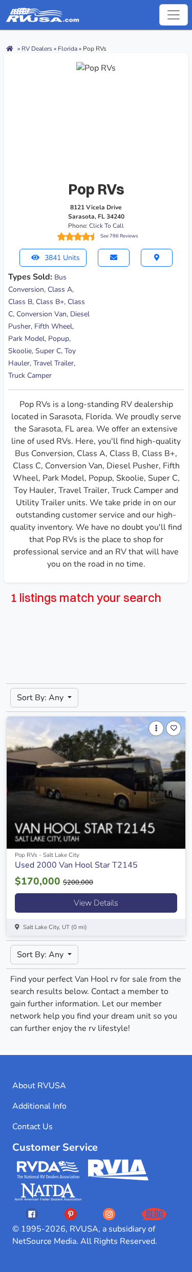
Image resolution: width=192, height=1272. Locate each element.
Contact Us (32, 1126)
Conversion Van (41, 314)
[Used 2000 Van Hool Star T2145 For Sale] (96, 783)
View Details (96, 903)
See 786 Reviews (119, 235)
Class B (20, 302)
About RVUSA (39, 1085)
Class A (60, 289)
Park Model (26, 338)
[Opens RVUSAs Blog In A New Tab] (154, 1214)
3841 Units (62, 258)
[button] (114, 258)
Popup (58, 338)
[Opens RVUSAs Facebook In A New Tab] (32, 1214)
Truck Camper (30, 375)
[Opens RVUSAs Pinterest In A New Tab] (71, 1214)
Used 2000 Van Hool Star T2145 (76, 865)
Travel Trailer (53, 363)
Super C (48, 351)
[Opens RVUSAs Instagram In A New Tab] (109, 1214)
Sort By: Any (41, 697)
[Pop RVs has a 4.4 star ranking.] (77, 236)
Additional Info (39, 1106)
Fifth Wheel (53, 326)
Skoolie (20, 351)
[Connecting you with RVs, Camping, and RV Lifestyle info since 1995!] (42, 15)
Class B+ (50, 302)
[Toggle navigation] (173, 15)
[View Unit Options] (156, 728)
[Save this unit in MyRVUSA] (173, 728)
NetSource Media (44, 1241)
